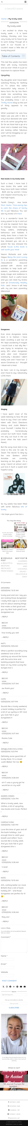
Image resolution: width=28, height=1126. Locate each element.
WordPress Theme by (14, 1124)
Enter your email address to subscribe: (14, 1000)
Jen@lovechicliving (12, 749)
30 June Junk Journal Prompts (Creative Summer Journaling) (7, 534)
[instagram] (7, 986)
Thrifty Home (7, 102)
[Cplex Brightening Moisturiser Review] (20, 543)
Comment (6, 937)
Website (4, 972)
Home (3, 19)
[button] (26, 2)
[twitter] (3, 986)
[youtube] (21, 986)
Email (4, 964)
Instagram (14, 1106)
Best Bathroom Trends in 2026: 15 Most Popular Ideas (7, 551)
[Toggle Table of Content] (22, 55)
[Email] (25, 986)
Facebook (15, 1110)
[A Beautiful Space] (14, 6)
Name (4, 956)
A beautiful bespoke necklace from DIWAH (7, 564)
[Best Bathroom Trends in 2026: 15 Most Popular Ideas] (7, 543)
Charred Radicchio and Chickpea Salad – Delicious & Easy (21, 567)
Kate (3, 878)
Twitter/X (14, 1102)
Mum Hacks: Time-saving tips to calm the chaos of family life (14, 208)
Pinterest (14, 1114)
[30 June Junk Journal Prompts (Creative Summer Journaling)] (7, 527)
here (20, 213)
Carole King (7, 822)
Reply (5, 617)
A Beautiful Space (16, 1121)
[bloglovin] (14, 986)
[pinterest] (17, 986)
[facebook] (10, 986)
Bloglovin (14, 1118)
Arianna (5, 588)
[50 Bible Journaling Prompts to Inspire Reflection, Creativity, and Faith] (20, 527)
